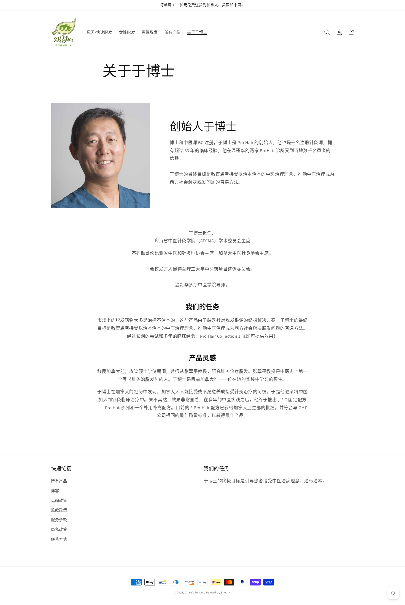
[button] (327, 32)
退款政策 (59, 510)
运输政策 (59, 500)
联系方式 (59, 539)
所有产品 (59, 481)
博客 (55, 490)
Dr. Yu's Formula (195, 592)
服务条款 (59, 519)
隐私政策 (59, 529)
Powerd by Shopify (218, 592)
